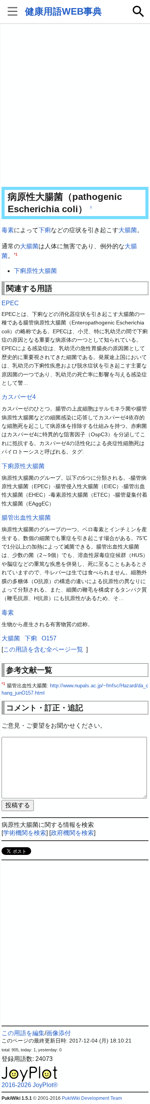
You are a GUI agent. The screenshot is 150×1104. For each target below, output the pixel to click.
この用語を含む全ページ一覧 (43, 649)
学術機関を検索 (24, 833)
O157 (49, 638)
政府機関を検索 (72, 833)
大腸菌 (127, 230)
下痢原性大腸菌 (35, 271)
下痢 (44, 230)
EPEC (10, 303)
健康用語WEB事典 (63, 11)
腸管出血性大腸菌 (26, 517)
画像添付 (58, 1033)
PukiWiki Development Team (92, 1098)
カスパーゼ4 (19, 397)
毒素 (8, 230)
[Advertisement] (75, 106)
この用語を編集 (23, 1033)
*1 (16, 254)
